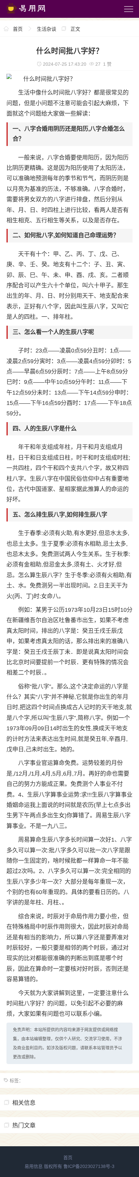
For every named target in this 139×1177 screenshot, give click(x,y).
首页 (18, 29)
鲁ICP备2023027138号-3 (88, 1166)
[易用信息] (32, 14)
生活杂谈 (46, 29)
